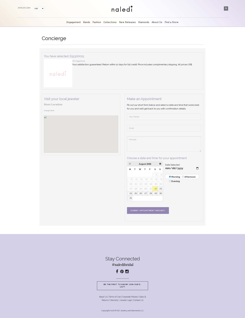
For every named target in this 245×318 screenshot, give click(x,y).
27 (145, 193)
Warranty (114, 300)
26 (141, 193)
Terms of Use (115, 297)
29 (156, 193)
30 (161, 193)
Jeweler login (24, 8)
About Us (103, 297)
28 (151, 193)
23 (161, 189)
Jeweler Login (126, 300)
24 (131, 193)
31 (131, 198)
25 (136, 193)
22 (156, 189)
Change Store (49, 110)
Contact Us (138, 300)
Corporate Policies (130, 297)
